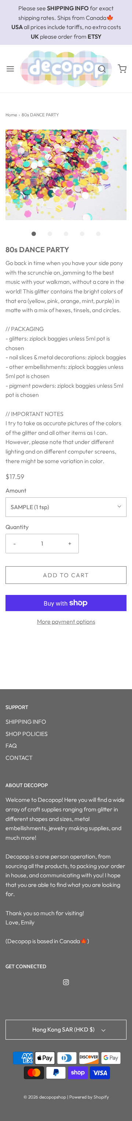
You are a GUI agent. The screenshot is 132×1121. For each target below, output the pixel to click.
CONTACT (19, 757)
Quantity (17, 526)
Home (11, 114)
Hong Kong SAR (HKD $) (64, 1029)
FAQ (11, 745)
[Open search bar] (102, 69)
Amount (16, 490)
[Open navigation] (10, 69)
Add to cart (66, 575)
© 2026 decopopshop (44, 1097)
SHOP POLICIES (27, 733)
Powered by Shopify (89, 1097)
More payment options (66, 621)
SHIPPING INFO (26, 721)
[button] (66, 175)
